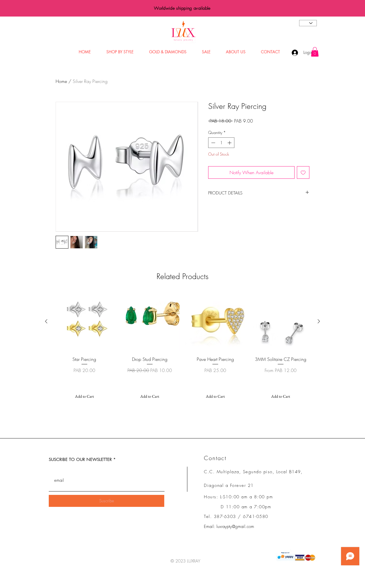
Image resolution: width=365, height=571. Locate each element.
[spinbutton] (221, 143)
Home (61, 81)
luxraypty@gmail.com (235, 526)
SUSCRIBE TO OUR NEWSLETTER (80, 459)
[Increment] (230, 143)
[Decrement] (212, 143)
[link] (315, 51)
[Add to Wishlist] (303, 172)
